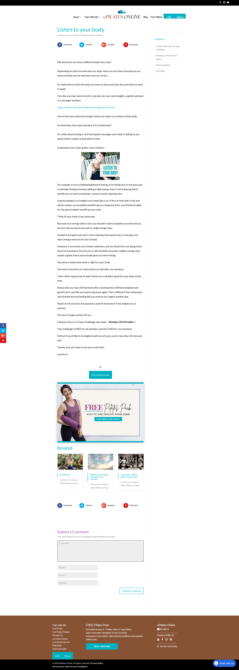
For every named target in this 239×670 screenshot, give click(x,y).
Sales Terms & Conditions (76, 666)
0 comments (99, 35)
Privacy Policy (96, 663)
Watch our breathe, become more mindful (99, 476)
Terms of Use (58, 666)
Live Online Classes (60, 639)
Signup (179, 17)
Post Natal (160, 71)
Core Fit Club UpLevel (60, 642)
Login (168, 17)
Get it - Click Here (102, 646)
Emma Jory (64, 35)
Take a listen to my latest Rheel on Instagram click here (86, 107)
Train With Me (91, 17)
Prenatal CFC (57, 635)
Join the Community (168, 646)
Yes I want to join (100, 374)
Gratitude (65, 474)
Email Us (164, 629)
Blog (145, 17)
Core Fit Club (57, 629)
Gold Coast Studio (59, 649)
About (76, 17)
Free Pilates (156, 17)
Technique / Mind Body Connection (129, 475)
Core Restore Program (61, 632)
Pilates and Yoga (87, 35)
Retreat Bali (56, 646)
